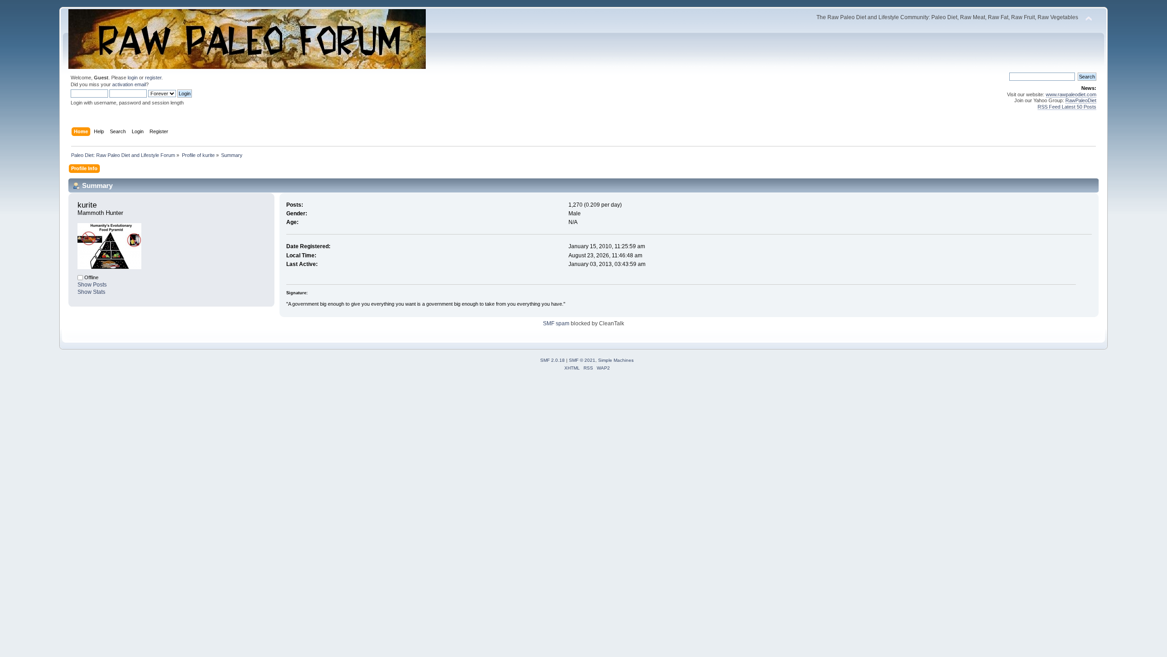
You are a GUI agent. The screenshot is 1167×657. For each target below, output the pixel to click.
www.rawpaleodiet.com (1071, 94)
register (153, 77)
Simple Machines (616, 360)
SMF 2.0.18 (552, 360)
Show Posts (92, 285)
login (133, 77)
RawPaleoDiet (1080, 100)
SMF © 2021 (582, 360)
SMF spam (556, 323)
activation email (129, 84)
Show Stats (91, 292)
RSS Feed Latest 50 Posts (1067, 107)
